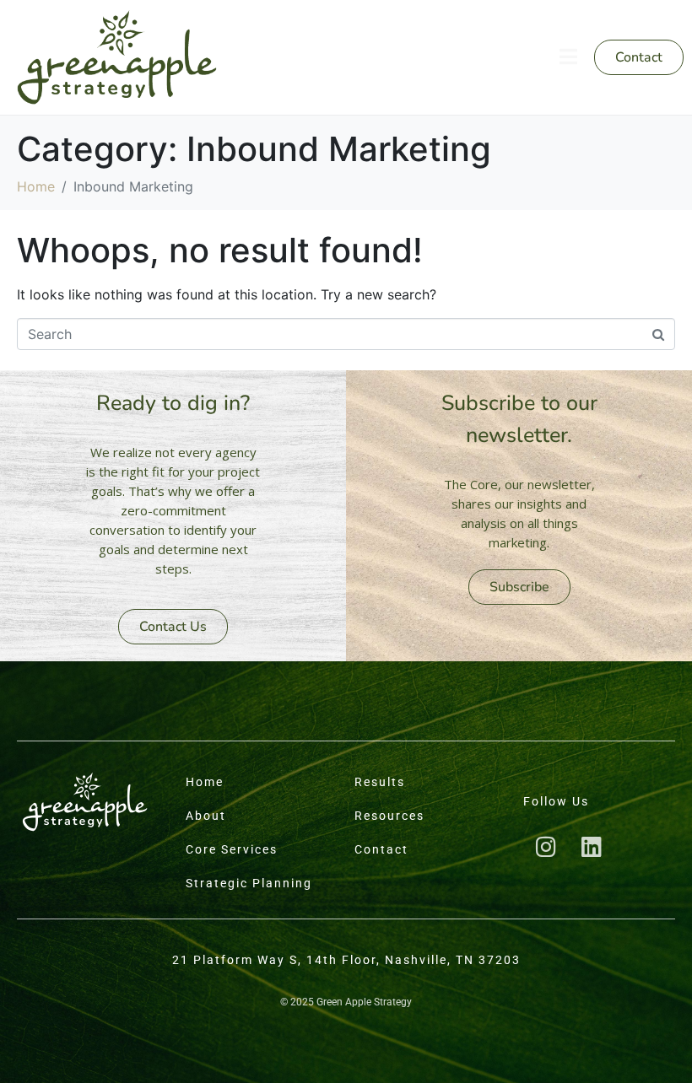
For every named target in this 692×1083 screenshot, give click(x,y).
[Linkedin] (591, 847)
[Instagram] (546, 847)
